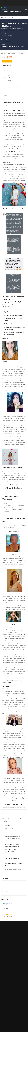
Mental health (19, 46)
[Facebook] (11, 87)
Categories (3, 44)
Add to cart (7, 60)
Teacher (5, 39)
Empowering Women (5, 46)
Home (2, 17)
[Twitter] (14, 87)
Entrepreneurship (7, 911)
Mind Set (25, 46)
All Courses (7, 17)
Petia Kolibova (5, 891)
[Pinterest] (17, 87)
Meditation (14, 17)
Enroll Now (7, 903)
